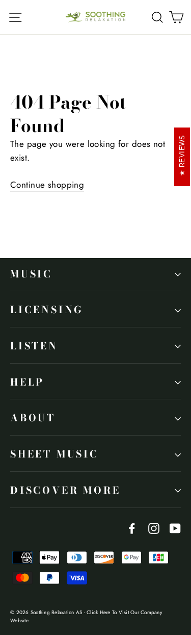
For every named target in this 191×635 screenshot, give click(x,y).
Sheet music (54, 454)
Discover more (65, 490)
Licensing (47, 309)
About (33, 418)
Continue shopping (47, 185)
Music (31, 274)
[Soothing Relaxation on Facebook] (132, 528)
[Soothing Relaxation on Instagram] (153, 528)
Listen (34, 346)
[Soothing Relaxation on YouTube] (175, 528)
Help (27, 382)
